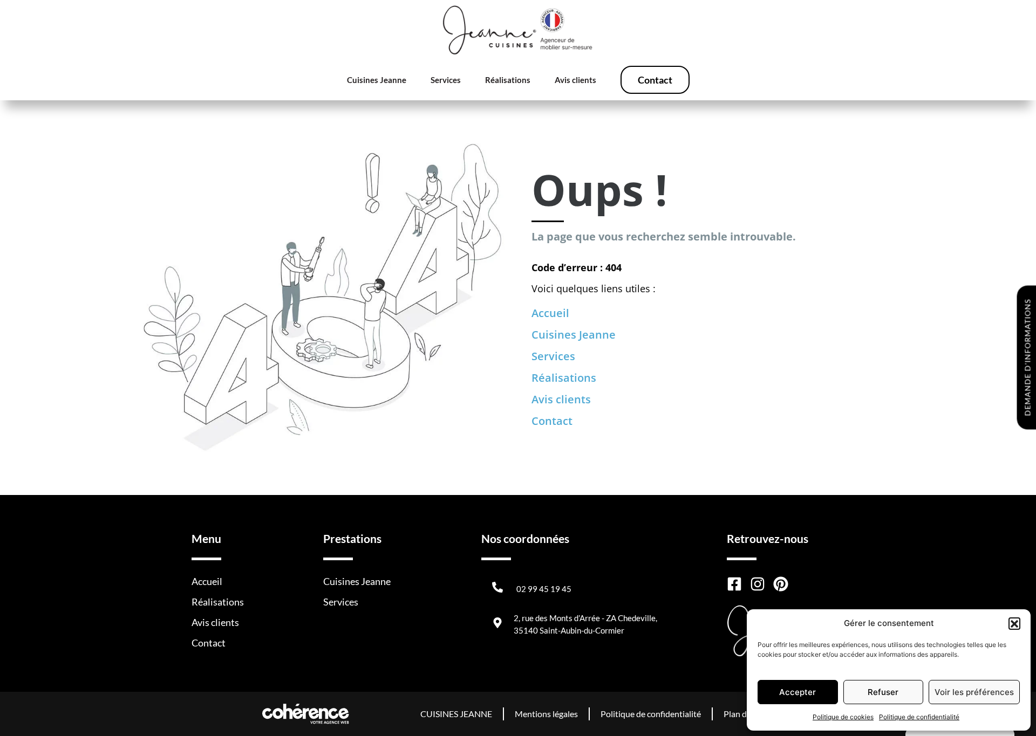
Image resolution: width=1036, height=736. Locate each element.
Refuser (883, 692)
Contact (655, 80)
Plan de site (745, 714)
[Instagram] (757, 583)
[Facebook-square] (734, 583)
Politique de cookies (843, 717)
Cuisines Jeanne (376, 80)
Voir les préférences (974, 692)
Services (446, 80)
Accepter (797, 692)
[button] (1014, 623)
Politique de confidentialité (919, 717)
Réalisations (507, 80)
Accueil (550, 313)
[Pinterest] (780, 583)
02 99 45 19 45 (543, 589)
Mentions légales (546, 714)
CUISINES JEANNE (456, 714)
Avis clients (575, 80)
